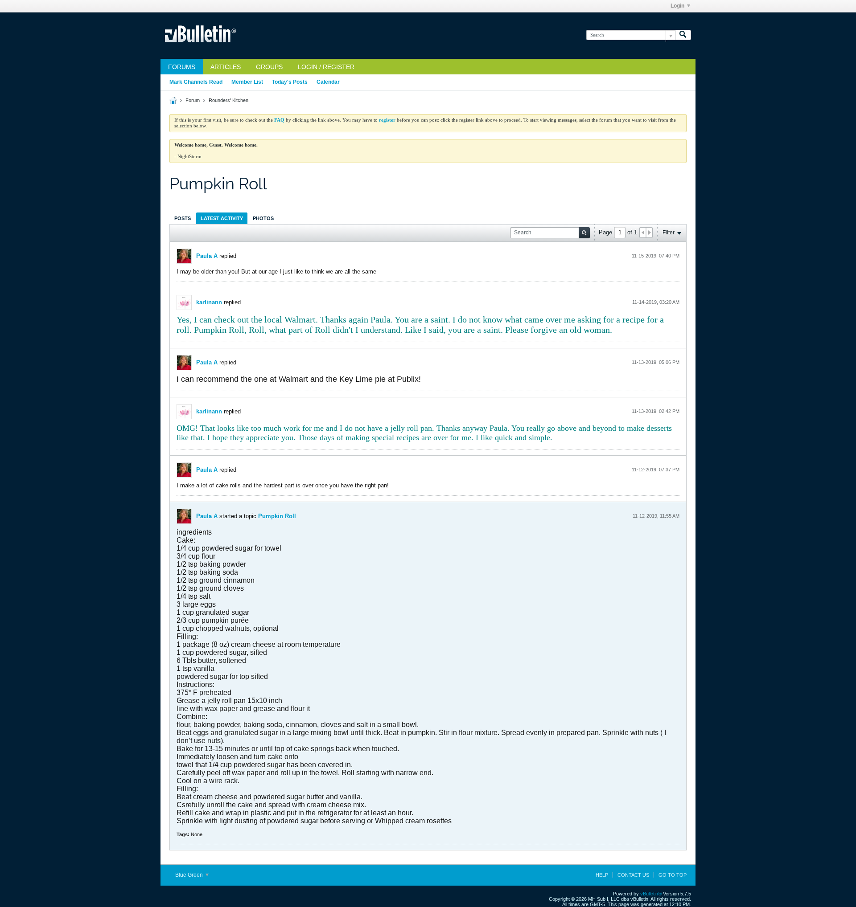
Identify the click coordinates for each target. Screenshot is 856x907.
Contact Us (633, 875)
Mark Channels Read (195, 82)
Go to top (672, 875)
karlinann (209, 302)
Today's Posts (290, 82)
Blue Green (189, 875)
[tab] (182, 218)
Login (677, 6)
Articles (225, 66)
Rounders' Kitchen (228, 100)
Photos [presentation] (263, 218)
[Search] (683, 35)
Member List (247, 82)
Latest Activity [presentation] (222, 218)
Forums (181, 66)
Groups (269, 66)
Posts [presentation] (182, 218)
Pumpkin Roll (277, 516)
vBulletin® (651, 893)
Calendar (328, 82)
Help (602, 875)
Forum (192, 100)
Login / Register (326, 66)
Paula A (207, 256)
